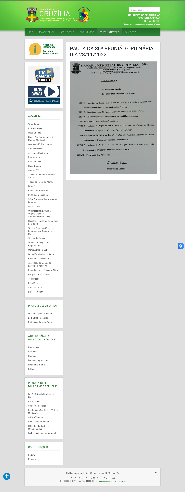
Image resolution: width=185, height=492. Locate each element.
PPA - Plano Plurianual (38, 421)
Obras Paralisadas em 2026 (41, 254)
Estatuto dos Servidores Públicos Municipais (43, 411)
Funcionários (34, 157)
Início (30, 32)
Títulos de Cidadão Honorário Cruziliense (41, 176)
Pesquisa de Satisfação (39, 274)
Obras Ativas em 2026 (38, 249)
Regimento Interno (36, 364)
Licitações (32, 186)
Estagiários (33, 283)
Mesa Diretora (34, 132)
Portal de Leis (34, 161)
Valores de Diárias (36, 238)
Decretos (32, 355)
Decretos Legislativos (38, 360)
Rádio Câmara (34, 165)
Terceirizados (34, 278)
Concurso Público (36, 287)
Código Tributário (36, 417)
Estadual (32, 459)
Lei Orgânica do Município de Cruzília (41, 395)
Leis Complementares (38, 317)
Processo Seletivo (36, 291)
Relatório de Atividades (38, 258)
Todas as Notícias (109, 32)
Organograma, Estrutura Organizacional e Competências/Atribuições (40, 213)
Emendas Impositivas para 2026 (43, 270)
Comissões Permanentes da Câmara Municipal (41, 138)
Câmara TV (33, 170)
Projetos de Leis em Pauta (40, 322)
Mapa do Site (34, 206)
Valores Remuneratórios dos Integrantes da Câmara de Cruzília (41, 231)
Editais (31, 368)
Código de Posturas (37, 405)
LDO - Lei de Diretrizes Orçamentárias (38, 427)
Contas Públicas (35, 148)
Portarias (32, 351)
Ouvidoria (130, 32)
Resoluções (33, 347)
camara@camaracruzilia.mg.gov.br (110, 481)
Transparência (47, 32)
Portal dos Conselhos (38, 194)
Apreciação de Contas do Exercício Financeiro (39, 264)
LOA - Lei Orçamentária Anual (42, 433)
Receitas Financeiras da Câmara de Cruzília (43, 222)
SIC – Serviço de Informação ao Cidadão (42, 200)
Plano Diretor (34, 401)
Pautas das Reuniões (38, 190)
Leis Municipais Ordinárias (40, 313)
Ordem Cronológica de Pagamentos (38, 244)
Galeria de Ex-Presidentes (40, 144)
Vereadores (67, 32)
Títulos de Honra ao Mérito (40, 181)
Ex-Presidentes (35, 128)
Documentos (87, 32)
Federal (31, 454)
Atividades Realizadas (38, 152)
